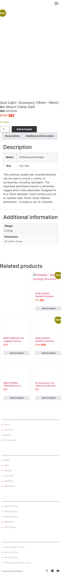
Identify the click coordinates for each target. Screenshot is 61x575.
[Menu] (55, 3)
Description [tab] (12, 136)
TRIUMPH (9, 475)
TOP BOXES (10, 527)
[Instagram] (52, 571)
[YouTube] (57, 571)
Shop (6, 424)
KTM (6, 465)
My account (10, 440)
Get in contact (11, 552)
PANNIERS (9, 522)
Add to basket (24, 129)
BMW (6, 460)
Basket (7, 435)
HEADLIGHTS (10, 516)
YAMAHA (8, 481)
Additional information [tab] (40, 136)
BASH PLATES (11, 506)
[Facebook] (46, 571)
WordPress (18, 571)
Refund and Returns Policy (17, 562)
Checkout (9, 429)
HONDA (8, 470)
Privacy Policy (11, 557)
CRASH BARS (10, 511)
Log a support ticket (14, 547)
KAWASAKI (9, 486)
